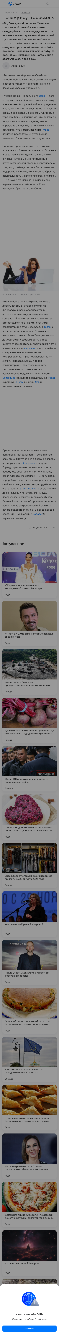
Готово (29, 1328)
